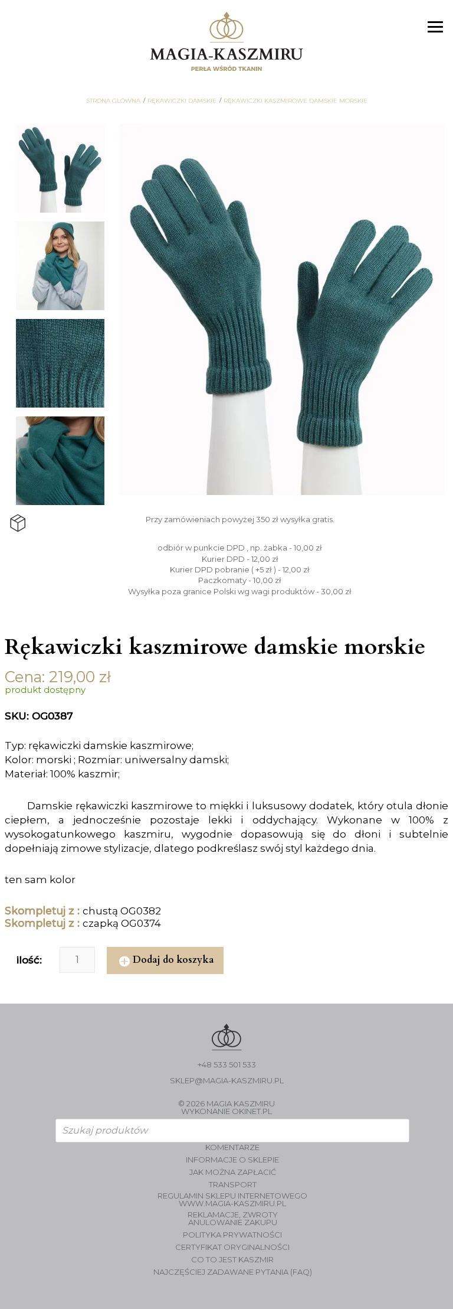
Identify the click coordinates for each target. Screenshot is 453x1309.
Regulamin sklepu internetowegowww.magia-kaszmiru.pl (232, 1199)
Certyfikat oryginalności (232, 1247)
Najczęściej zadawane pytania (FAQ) (232, 1272)
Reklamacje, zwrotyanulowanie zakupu (233, 1218)
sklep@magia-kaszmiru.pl (227, 1081)
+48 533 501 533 (227, 1065)
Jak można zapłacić (232, 1172)
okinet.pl (252, 1111)
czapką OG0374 (122, 923)
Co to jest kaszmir (232, 1260)
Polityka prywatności (232, 1235)
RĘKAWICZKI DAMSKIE (181, 101)
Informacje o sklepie (232, 1160)
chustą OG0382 (122, 911)
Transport (233, 1184)
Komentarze (232, 1147)
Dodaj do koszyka (173, 959)
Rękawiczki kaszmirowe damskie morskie (295, 101)
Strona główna (113, 101)
